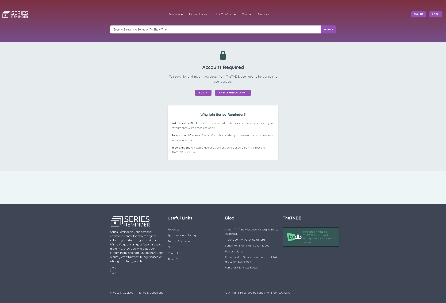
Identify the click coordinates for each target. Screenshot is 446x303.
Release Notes (234, 251)
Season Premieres (179, 241)
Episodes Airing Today (182, 235)
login (436, 14)
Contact (173, 253)
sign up (418, 14)
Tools (245, 14)
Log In (203, 92)
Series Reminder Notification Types (247, 245)
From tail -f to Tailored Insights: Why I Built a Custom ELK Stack (251, 259)
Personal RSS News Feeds (241, 267)
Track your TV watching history (245, 239)
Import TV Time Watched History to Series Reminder (251, 231)
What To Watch (223, 14)
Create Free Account (233, 92)
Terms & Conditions (151, 292)
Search (328, 29)
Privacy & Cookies (121, 292)
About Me (174, 259)
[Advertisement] (223, 187)
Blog (170, 247)
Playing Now (197, 14)
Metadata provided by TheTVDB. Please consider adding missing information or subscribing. (319, 236)
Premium (263, 14)
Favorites (174, 14)
